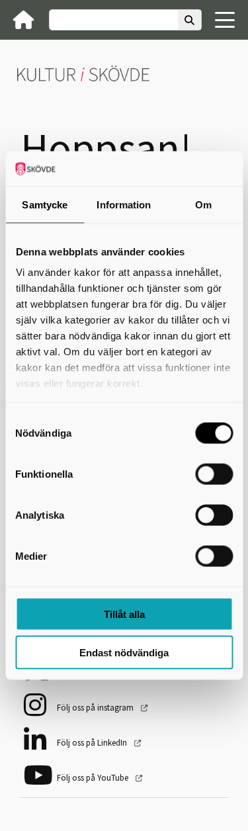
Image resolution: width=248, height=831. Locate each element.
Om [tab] (203, 204)
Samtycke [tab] (44, 204)
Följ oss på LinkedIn (93, 742)
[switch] (214, 473)
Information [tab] (124, 204)
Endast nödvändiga (124, 652)
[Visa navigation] (225, 20)
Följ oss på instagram (96, 707)
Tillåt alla (124, 613)
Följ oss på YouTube (93, 777)
